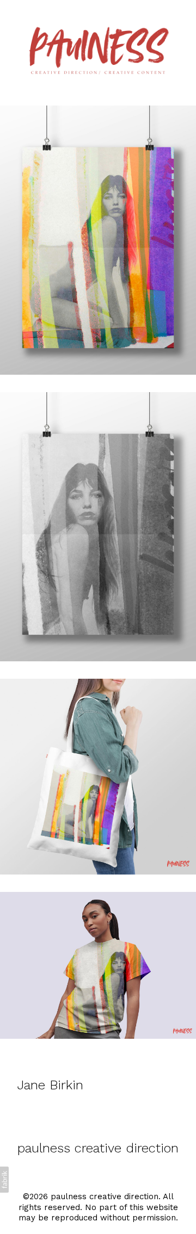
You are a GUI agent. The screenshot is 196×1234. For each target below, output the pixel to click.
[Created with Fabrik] (4, 1180)
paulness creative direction (98, 1148)
